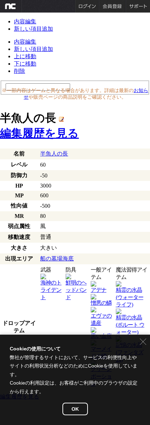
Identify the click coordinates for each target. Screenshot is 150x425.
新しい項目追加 (33, 29)
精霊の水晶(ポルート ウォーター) (130, 324)
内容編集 (25, 21)
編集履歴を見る (39, 133)
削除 (19, 71)
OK (75, 409)
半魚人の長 (54, 154)
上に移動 (25, 56)
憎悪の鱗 (101, 303)
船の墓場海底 (57, 258)
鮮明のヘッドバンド (76, 290)
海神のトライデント (50, 290)
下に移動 (25, 64)
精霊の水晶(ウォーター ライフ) (129, 297)
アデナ (98, 290)
